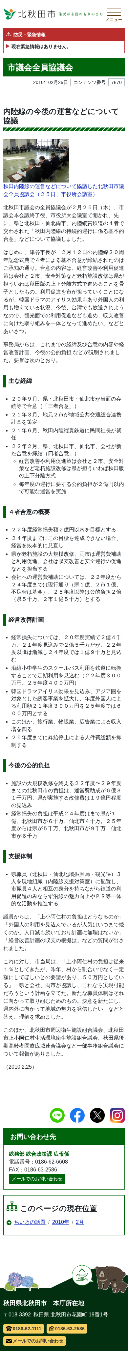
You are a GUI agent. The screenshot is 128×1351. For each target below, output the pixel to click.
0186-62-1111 (27, 1328)
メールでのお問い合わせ (37, 1178)
